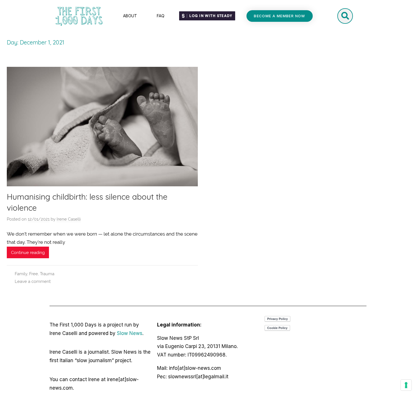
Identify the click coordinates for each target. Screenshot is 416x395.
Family (21, 273)
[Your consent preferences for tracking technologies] (406, 385)
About (130, 15)
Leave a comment (33, 281)
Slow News (129, 333)
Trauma (47, 273)
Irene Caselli (69, 219)
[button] (279, 16)
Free (33, 273)
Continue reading (28, 252)
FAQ (160, 15)
